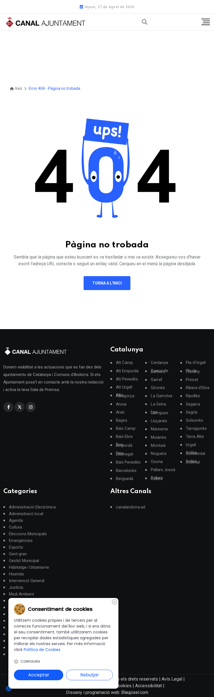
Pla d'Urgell (196, 362)
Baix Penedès (128, 462)
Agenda (16, 520)
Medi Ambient (21, 594)
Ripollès (193, 395)
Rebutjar (89, 675)
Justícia (16, 587)
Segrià (191, 412)
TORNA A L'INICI (107, 283)
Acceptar (38, 675)
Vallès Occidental (195, 453)
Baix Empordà (124, 445)
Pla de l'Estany (193, 371)
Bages (121, 420)
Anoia (121, 404)
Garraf (156, 379)
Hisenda (16, 574)
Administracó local (26, 513)
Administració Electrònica (32, 507)
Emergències (21, 540)
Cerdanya (159, 362)
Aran (120, 412)
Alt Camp (124, 362)
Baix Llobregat (124, 454)
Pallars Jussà (163, 469)
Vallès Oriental (193, 462)
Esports (16, 547)
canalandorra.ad (130, 507)
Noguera (158, 453)
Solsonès (194, 420)
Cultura (15, 527)
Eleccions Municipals (28, 533)
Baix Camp (125, 428)
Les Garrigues (159, 412)
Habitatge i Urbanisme (29, 567)
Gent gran (18, 553)
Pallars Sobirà (157, 478)
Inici (18, 88)
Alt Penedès (127, 379)
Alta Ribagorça (125, 395)
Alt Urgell (124, 387)
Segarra (193, 404)
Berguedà (124, 478)
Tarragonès (196, 428)
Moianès (158, 437)
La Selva (158, 404)
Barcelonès (126, 470)
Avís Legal (172, 679)
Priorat (192, 379)
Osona (157, 461)
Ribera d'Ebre (198, 387)
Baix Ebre (124, 436)
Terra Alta (195, 436)
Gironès (158, 387)
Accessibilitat (148, 685)
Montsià (158, 445)
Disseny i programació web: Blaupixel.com (107, 692)
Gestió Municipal (24, 560)
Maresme (159, 429)
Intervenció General (26, 580)
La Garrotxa (161, 395)
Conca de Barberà (159, 371)
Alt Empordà (127, 371)
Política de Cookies (42, 649)
